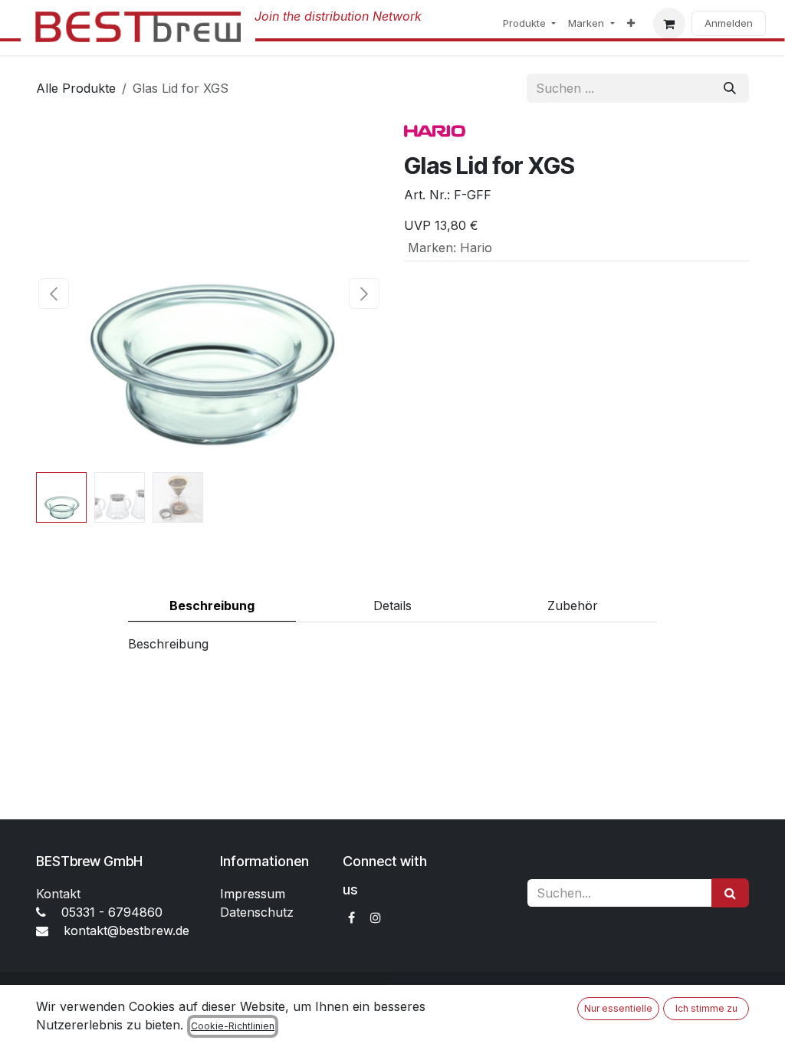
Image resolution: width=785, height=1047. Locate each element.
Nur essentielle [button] (618, 1008)
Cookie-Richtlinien (232, 1026)
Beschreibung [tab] (212, 605)
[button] (53, 293)
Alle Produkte (76, 88)
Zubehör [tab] (572, 605)
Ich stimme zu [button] (706, 1008)
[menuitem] (529, 24)
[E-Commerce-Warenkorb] (669, 24)
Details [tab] (392, 605)
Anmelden (729, 23)
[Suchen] (730, 88)
